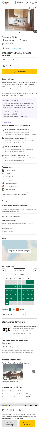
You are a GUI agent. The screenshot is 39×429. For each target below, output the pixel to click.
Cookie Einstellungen (9, 424)
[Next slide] (33, 371)
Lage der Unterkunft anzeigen (19, 251)
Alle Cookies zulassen (27, 424)
